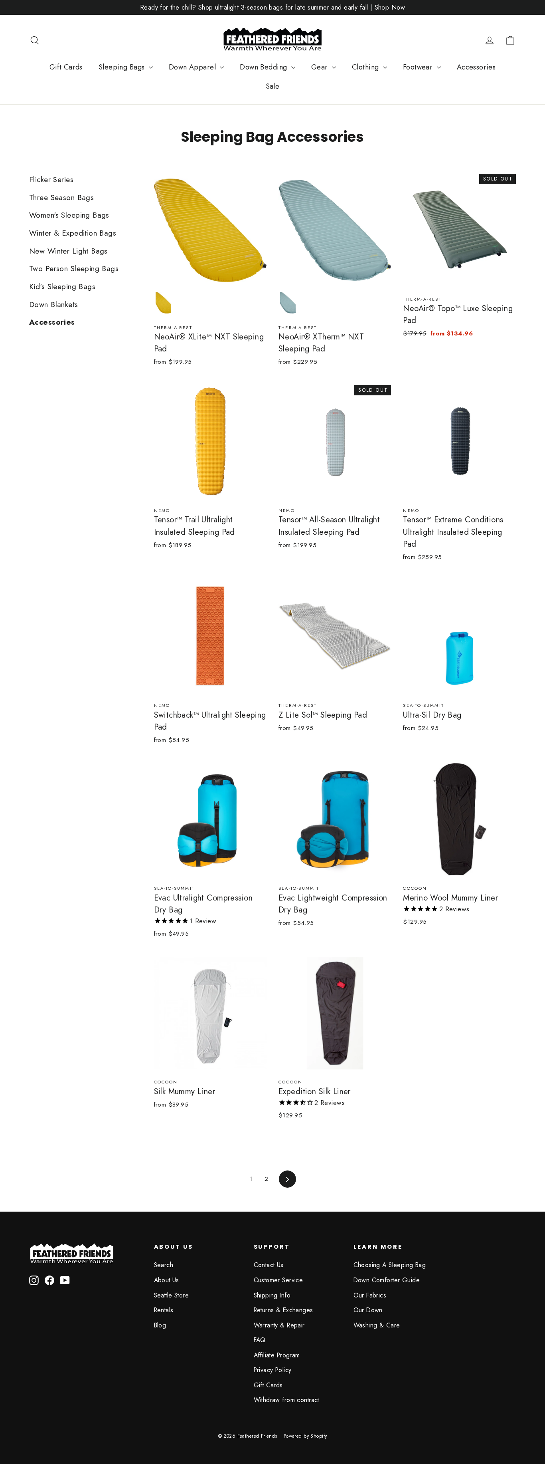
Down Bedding (264, 67)
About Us (166, 1280)
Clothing (366, 67)
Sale (273, 86)
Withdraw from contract (286, 1399)
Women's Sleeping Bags (69, 215)
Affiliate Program (277, 1355)
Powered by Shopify (305, 1436)
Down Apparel (193, 67)
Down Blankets (53, 304)
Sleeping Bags (123, 67)
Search (164, 1265)
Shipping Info (272, 1295)
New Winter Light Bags (68, 251)
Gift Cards (66, 67)
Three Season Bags (61, 197)
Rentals (164, 1310)
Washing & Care (376, 1325)
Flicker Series (51, 179)
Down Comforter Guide (386, 1280)
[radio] (163, 303)
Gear (320, 67)
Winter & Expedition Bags (72, 233)
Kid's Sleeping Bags (62, 286)
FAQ (260, 1340)
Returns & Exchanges (283, 1310)
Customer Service (278, 1280)
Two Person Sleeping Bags (73, 268)
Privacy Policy (273, 1370)
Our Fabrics (370, 1295)
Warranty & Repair (279, 1325)
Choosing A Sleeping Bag (389, 1265)
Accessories (476, 67)
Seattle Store (171, 1295)
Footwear (419, 67)
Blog (160, 1325)
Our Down (368, 1310)
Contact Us (269, 1265)
